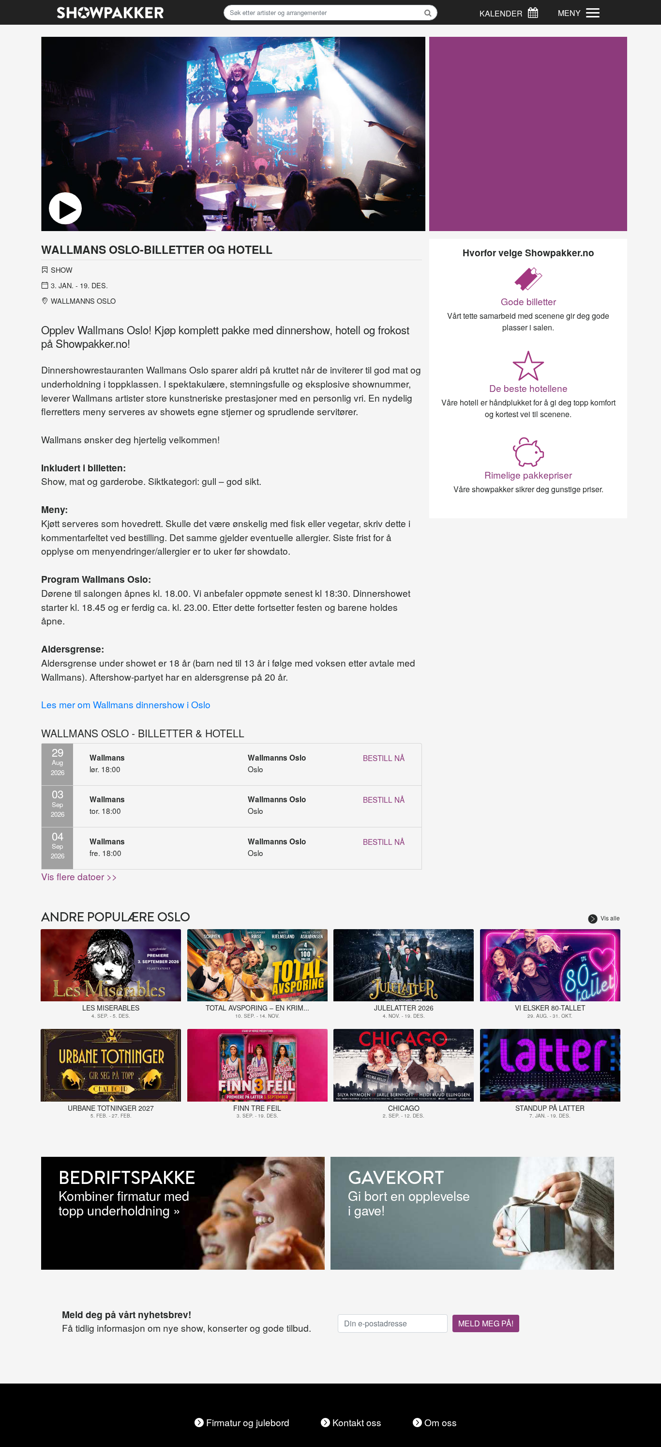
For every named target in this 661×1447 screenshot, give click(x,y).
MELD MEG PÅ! (485, 1323)
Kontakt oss (356, 1422)
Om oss (440, 1422)
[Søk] (533, 11)
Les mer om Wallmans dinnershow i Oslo (125, 704)
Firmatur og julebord (247, 1422)
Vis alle (610, 918)
